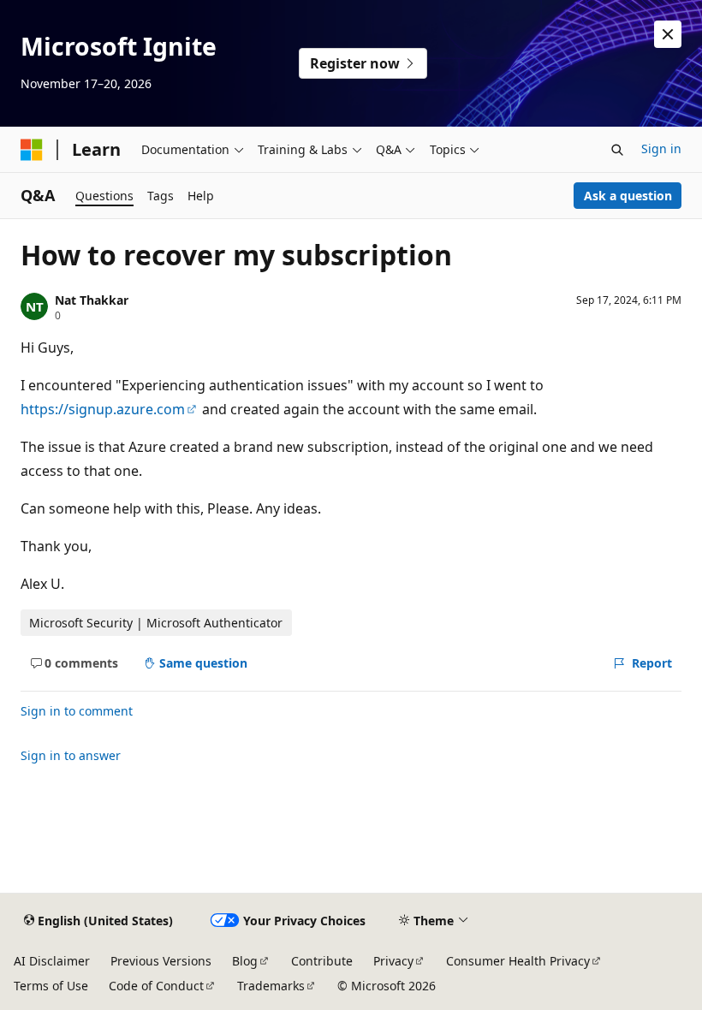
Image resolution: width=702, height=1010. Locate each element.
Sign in (661, 148)
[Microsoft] (32, 150)
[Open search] (617, 149)
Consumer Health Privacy (518, 961)
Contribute (322, 961)
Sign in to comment (77, 711)
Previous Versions (160, 961)
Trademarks (271, 985)
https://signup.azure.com (103, 409)
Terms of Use (51, 985)
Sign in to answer (71, 755)
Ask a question (628, 195)
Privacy (393, 961)
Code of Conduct (156, 985)
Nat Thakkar (91, 300)
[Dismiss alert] (667, 34)
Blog (245, 961)
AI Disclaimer (52, 961)
